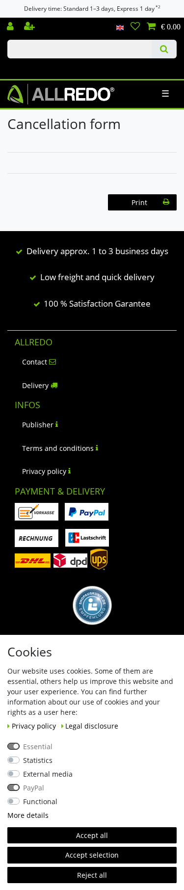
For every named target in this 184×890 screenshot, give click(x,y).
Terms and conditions (58, 448)
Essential (38, 746)
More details (28, 815)
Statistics (38, 760)
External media (48, 774)
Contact (34, 361)
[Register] (30, 27)
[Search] (164, 49)
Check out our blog (22, 67)
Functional (40, 801)
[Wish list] (135, 27)
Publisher (37, 424)
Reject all (92, 875)
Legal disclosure (91, 726)
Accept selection (92, 855)
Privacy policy (44, 471)
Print (139, 202)
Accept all (92, 835)
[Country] (120, 27)
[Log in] (11, 27)
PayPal (33, 787)
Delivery (35, 385)
